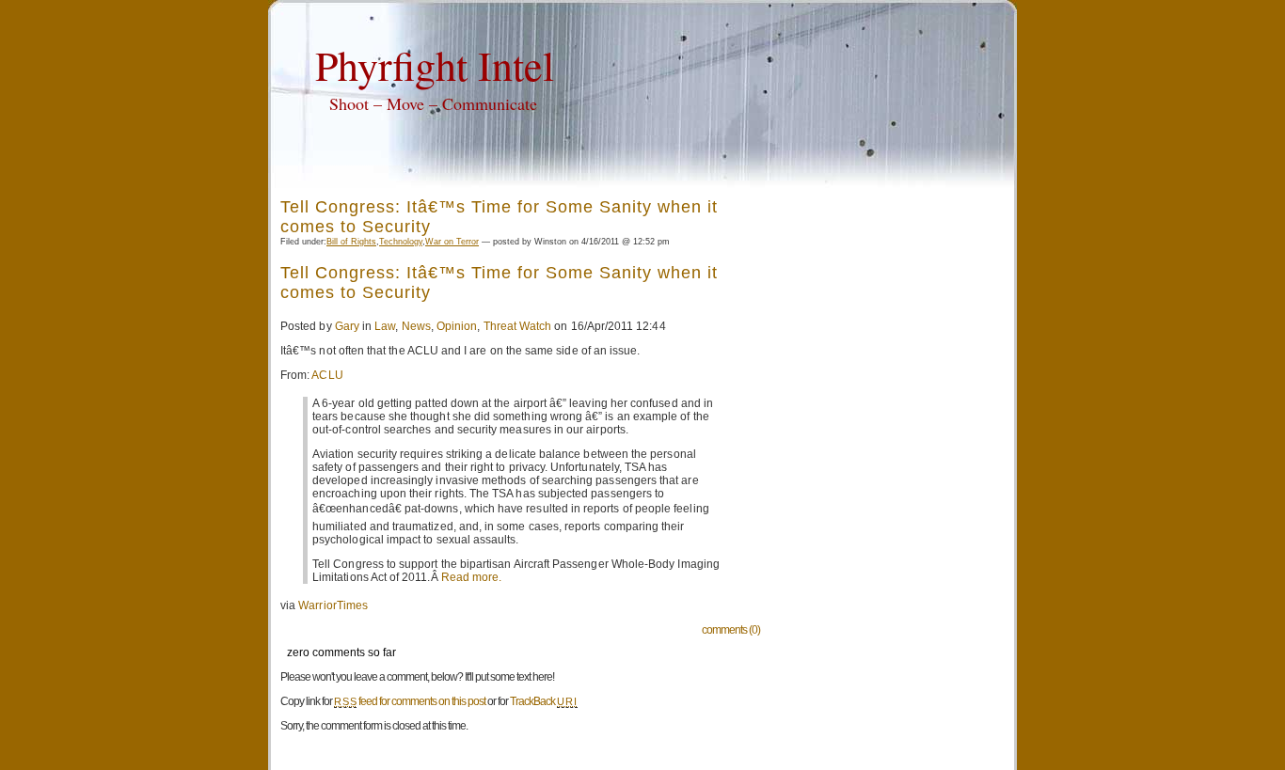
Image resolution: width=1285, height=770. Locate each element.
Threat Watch (518, 326)
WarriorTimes (333, 605)
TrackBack (543, 701)
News (416, 326)
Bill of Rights (351, 241)
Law (384, 326)
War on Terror (452, 241)
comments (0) (731, 629)
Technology (400, 241)
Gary (347, 326)
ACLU (326, 375)
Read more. (471, 577)
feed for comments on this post (409, 701)
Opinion (456, 326)
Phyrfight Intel (434, 65)
